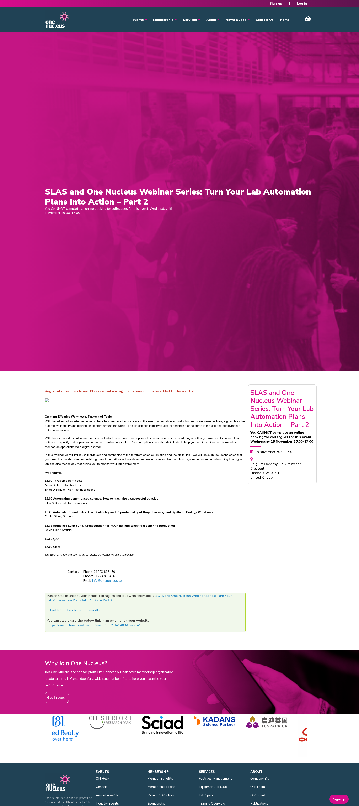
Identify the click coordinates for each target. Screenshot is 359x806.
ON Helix (102, 778)
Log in (302, 3)
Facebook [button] (74, 610)
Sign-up (275, 3)
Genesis (101, 787)
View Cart (308, 19)
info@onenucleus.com (108, 581)
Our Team (257, 787)
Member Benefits (160, 778)
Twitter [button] (55, 610)
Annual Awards (107, 795)
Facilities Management (215, 778)
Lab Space (206, 795)
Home (285, 19)
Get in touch (56, 697)
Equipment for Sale (213, 787)
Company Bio (259, 778)
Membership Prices (161, 787)
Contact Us (265, 19)
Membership (163, 19)
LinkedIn (93, 610)
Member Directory (160, 795)
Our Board (257, 795)
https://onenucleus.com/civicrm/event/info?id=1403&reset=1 (94, 625)
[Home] (57, 20)
